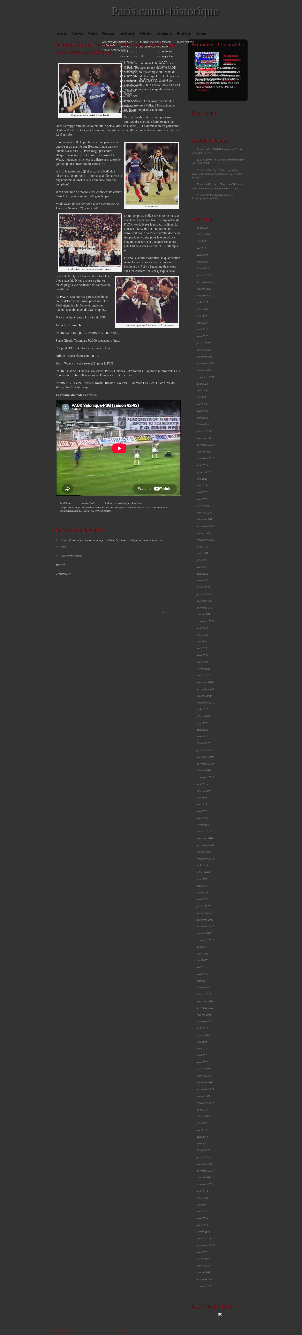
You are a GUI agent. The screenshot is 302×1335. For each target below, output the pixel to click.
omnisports (164, 33)
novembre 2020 (205, 689)
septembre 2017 (205, 940)
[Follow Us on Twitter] (239, 27)
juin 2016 (202, 1041)
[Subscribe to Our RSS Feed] (245, 27)
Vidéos (92, 33)
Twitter (162, 517)
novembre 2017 (205, 926)
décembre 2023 (205, 438)
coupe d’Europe (128, 110)
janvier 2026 (204, 275)
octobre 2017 (204, 933)
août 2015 (202, 1109)
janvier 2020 (204, 750)
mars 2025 (202, 336)
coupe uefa (80, 507)
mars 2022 (202, 580)
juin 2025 (202, 316)
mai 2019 (202, 804)
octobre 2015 (204, 1096)
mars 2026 (202, 261)
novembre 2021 (205, 607)
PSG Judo (162, 61)
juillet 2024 (203, 390)
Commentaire (63, 573)
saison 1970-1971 (128, 41)
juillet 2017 (203, 953)
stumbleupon (167, 517)
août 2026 (202, 227)
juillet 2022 (203, 553)
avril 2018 (202, 892)
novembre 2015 (205, 1089)
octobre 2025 (204, 288)
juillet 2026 (203, 234)
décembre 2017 (205, 919)
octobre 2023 (204, 451)
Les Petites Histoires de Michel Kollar (114, 43)
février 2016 (203, 1069)
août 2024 (202, 383)
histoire (105, 507)
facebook (158, 517)
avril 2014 (202, 1218)
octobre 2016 (204, 1014)
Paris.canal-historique (165, 11)
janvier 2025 (204, 350)
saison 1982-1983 (128, 100)
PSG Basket (162, 46)
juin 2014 (202, 1204)
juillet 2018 (203, 872)
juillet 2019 (203, 790)
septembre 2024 (205, 377)
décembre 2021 (205, 601)
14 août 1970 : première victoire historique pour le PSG (212, 196)
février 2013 (203, 1259)
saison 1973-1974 (128, 56)
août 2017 (202, 947)
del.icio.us (171, 517)
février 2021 (203, 668)
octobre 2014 (204, 1177)
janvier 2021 (204, 675)
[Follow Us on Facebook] (233, 27)
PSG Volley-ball (164, 51)
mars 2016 (202, 1062)
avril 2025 (202, 329)
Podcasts (108, 33)
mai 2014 (202, 1211)
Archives (77, 33)
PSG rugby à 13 (165, 56)
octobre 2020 (204, 696)
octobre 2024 (204, 370)
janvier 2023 (204, 512)
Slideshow (136, 503)
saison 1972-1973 (128, 51)
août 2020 (202, 709)
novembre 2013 (205, 1245)
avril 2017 (202, 974)
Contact (201, 33)
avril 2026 (202, 255)
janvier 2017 (204, 994)
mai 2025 (202, 322)
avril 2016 (202, 1055)
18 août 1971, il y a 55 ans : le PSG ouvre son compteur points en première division (217, 186)
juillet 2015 (203, 1116)
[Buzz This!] (175, 517)
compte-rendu (66, 507)
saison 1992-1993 (91, 510)
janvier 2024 (204, 431)
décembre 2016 (205, 1001)
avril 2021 (202, 655)
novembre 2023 (205, 445)
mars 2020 (202, 736)
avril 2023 (202, 492)
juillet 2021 (203, 634)
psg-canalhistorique (157, 507)
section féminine (185, 41)
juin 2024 (202, 397)
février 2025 (203, 343)
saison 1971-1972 (128, 46)
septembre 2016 (205, 1021)
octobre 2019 (204, 770)
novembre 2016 (205, 1008)
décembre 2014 (205, 1164)
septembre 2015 (205, 1103)
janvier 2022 (204, 594)
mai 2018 (202, 885)
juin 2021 (202, 641)
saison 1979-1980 (128, 86)
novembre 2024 (205, 363)
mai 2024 (202, 404)
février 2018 (203, 906)
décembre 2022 (205, 519)
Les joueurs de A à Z (150, 46)
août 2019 (202, 784)
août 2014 (202, 1191)
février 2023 (203, 506)
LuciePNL (122, 1330)
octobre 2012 (204, 1272)
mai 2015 (202, 1130)
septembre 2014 (205, 1184)
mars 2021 (202, 662)
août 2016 (202, 1028)
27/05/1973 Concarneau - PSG (231, 60)
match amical (126, 105)
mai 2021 (202, 648)
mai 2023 (202, 485)
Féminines (184, 33)
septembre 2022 (205, 539)
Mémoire (145, 33)
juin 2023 (202, 478)
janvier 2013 (204, 1265)
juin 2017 (202, 960)
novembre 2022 (205, 526)
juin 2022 (202, 560)
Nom (61, 546)
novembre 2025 (205, 282)
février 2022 (203, 587)
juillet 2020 (203, 716)
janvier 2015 (204, 1157)
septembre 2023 (205, 458)
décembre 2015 (205, 1082)
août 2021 (202, 628)
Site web (60, 564)
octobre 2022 (204, 533)
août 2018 (202, 865)
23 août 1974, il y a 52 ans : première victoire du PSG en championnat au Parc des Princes (217, 173)
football (90, 507)
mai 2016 (202, 1048)
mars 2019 (202, 818)
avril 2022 (202, 573)
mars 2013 (202, 1252)
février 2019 (203, 824)
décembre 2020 (205, 682)
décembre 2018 (205, 838)
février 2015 (203, 1150)
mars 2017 (202, 980)
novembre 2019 (205, 763)
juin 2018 (202, 879)
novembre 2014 (205, 1170)
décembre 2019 (205, 757)
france (98, 507)
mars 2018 (202, 899)
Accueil (61, 33)
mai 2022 (202, 567)
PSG (144, 507)
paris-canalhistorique (130, 507)
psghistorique (66, 510)
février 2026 (203, 268)
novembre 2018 (205, 845)
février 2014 (203, 1231)
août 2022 (202, 546)
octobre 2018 (204, 852)
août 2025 (202, 302)
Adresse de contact (69, 555)
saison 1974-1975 (128, 61)
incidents (115, 507)
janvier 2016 (204, 1075)
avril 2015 (202, 1136)
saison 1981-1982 (128, 95)
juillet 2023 (203, 472)
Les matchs (127, 33)
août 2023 (202, 465)
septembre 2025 (205, 295)
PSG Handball (164, 41)
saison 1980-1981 (128, 91)
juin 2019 (202, 797)
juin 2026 (202, 241)
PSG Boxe (162, 66)
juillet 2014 (203, 1198)
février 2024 (203, 424)
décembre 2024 (205, 356)
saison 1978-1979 (128, 81)
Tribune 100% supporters (115, 49)
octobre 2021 (204, 614)
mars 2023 (202, 499)
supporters (106, 510)
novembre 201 (204, 1279)
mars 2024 (202, 417)
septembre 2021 (205, 621)
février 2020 (203, 743)
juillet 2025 (203, 309)
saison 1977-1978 (128, 76)
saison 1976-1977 (128, 71)
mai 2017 (202, 967)
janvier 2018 (204, 913)
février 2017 (203, 987)
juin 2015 (202, 1123)
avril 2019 (202, 811)
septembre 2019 (205, 777)
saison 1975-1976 (128, 66)
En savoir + (203, 90)
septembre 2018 (205, 858)
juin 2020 (202, 723)
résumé (77, 510)
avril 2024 (202, 411)
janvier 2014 (204, 1238)
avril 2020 (202, 729)
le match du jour (149, 41)
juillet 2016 (203, 1035)
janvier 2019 (204, 831)
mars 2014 (202, 1225)
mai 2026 (202, 248)
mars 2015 (202, 1143)
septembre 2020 (205, 702)
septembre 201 (205, 1286)
